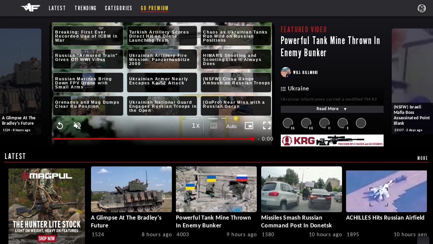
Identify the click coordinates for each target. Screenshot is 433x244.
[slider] (153, 139)
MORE (422, 158)
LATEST (15, 156)
